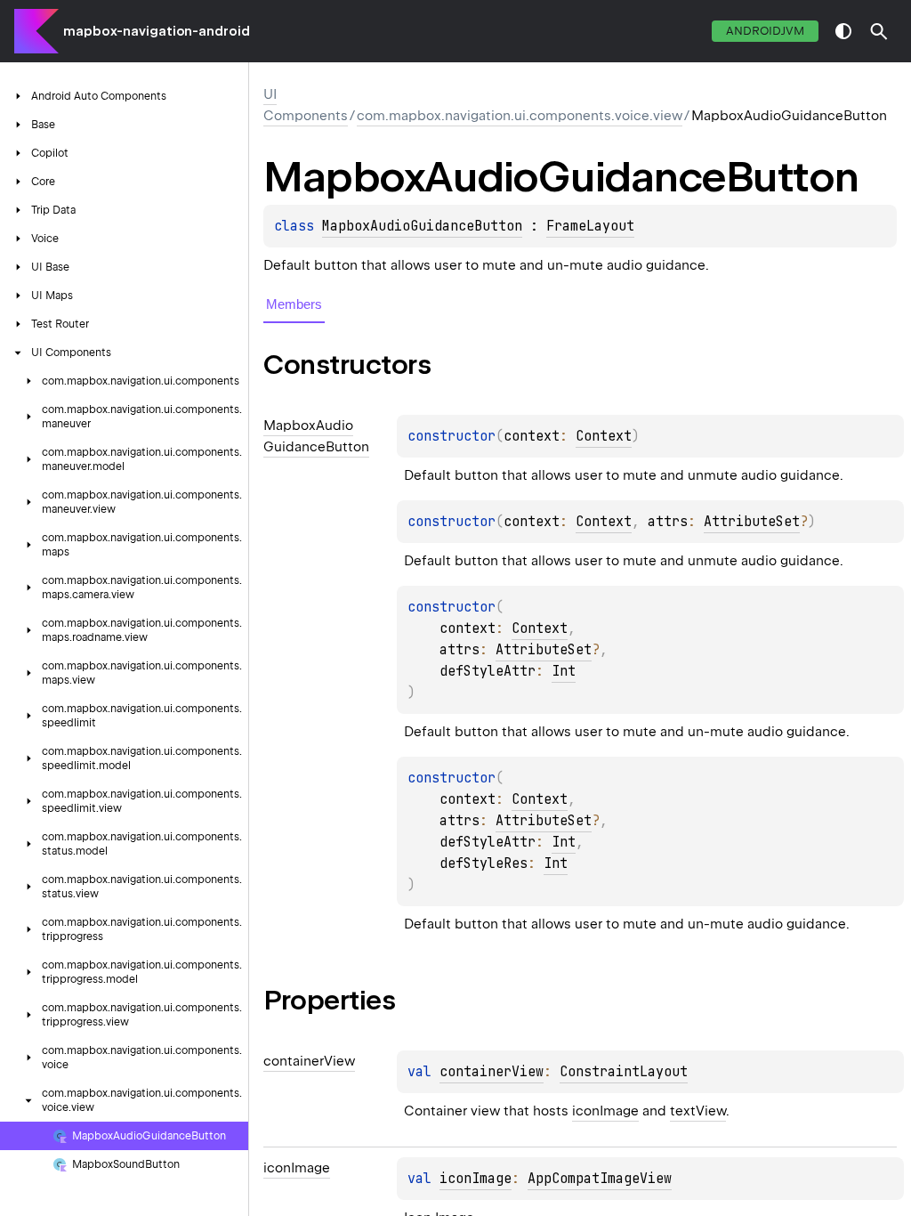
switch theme (843, 31)
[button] (879, 31)
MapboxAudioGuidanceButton (422, 226)
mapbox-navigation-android (156, 31)
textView (698, 1111)
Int (564, 671)
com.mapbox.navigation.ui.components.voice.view (519, 116)
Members (294, 304)
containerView (491, 1072)
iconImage (605, 1111)
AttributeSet (752, 522)
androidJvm (765, 30)
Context (604, 436)
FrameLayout (590, 226)
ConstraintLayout (624, 1072)
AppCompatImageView (600, 1179)
